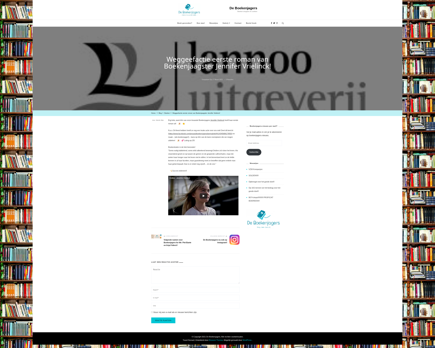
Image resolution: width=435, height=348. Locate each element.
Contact (238, 23)
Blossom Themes (216, 340)
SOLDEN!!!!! (254, 175)
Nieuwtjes (213, 23)
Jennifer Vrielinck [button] (217, 120)
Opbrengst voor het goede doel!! (261, 182)
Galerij (225, 23)
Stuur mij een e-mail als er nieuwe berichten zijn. (175, 312)
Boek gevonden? (184, 23)
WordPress (247, 340)
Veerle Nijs (160, 120)
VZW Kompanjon (255, 169)
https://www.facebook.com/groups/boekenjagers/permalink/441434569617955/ (200, 134)
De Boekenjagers (243, 8)
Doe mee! (201, 23)
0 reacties (229, 79)
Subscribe (253, 152)
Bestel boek (251, 23)
